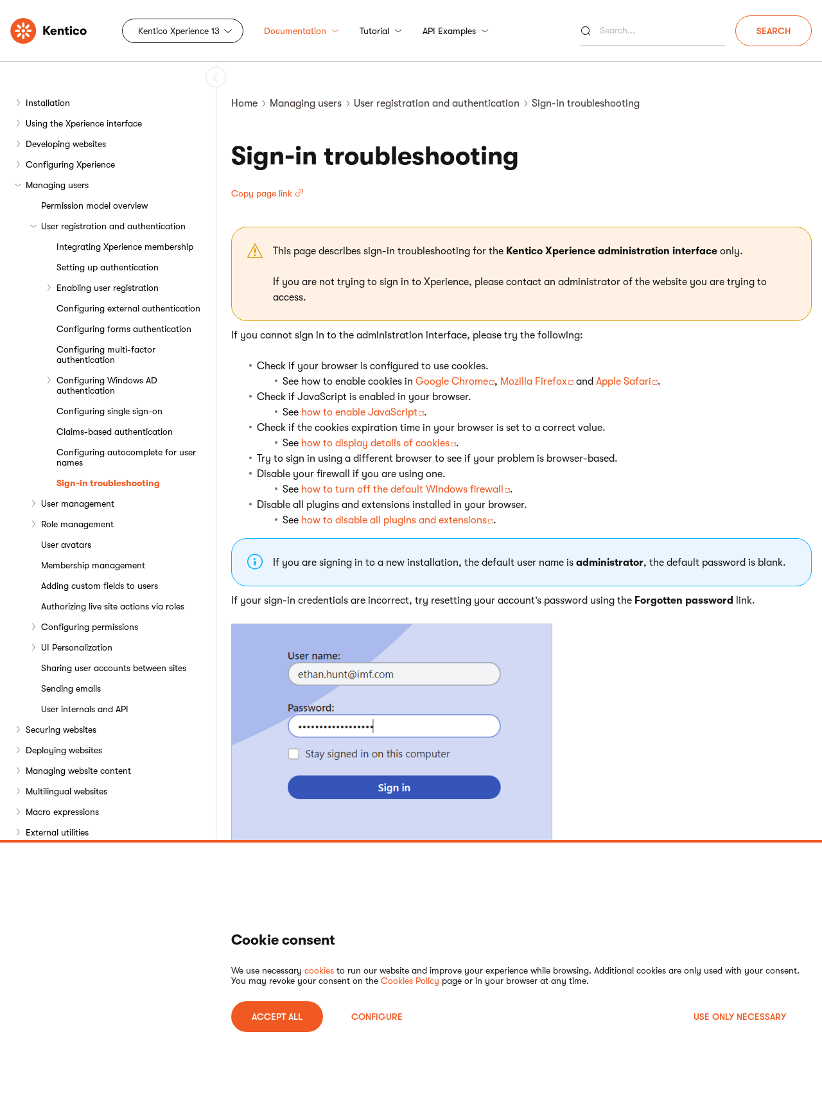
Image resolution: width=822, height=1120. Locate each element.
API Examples (449, 31)
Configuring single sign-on (109, 411)
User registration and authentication (113, 226)
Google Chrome (451, 381)
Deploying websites (64, 750)
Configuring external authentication (128, 308)
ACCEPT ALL (277, 1016)
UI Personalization (76, 647)
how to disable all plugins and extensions (394, 520)
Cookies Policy (410, 981)
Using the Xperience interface (84, 123)
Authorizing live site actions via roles (112, 606)
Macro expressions (62, 812)
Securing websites (61, 729)
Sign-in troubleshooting (108, 483)
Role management (77, 524)
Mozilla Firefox (533, 381)
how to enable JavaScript (359, 412)
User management (77, 503)
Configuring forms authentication (124, 329)
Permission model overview (94, 205)
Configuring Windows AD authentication (107, 385)
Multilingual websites (66, 791)
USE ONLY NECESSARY (740, 1016)
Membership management (93, 565)
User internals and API (84, 709)
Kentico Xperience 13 (179, 31)
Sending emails (71, 688)
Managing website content (78, 771)
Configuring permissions (89, 627)
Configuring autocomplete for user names (126, 457)
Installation (48, 103)
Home (244, 103)
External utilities (57, 832)
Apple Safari (623, 381)
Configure (377, 1016)
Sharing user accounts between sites (113, 668)
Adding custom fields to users (99, 586)
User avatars (66, 544)
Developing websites (66, 144)
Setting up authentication (108, 267)
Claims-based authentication (115, 431)
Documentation (295, 31)
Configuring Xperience (70, 164)
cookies (319, 970)
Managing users (57, 185)
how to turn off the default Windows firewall (402, 489)
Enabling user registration (108, 288)
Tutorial (374, 31)
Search (773, 31)
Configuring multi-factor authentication (106, 354)
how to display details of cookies (375, 443)
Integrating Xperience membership (125, 246)
